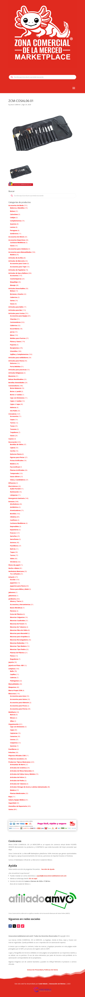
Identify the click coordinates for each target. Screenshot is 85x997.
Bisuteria (11, 376)
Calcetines (14, 214)
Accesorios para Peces (18, 706)
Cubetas (13, 677)
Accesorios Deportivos (16, 240)
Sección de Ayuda (47, 869)
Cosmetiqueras (15, 279)
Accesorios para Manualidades (19, 252)
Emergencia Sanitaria (16, 498)
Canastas (13, 736)
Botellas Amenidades (16, 383)
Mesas (12, 718)
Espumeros (14, 530)
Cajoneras (14, 733)
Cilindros (13, 517)
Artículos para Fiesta (16, 361)
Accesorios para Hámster (19, 702)
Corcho (12, 451)
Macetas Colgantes (17, 617)
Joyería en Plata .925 (16, 665)
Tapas (12, 552)
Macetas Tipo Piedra (18, 649)
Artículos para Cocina (16, 313)
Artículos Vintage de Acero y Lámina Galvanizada (28, 787)
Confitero (13, 520)
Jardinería (12, 599)
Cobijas (12, 217)
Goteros (13, 542)
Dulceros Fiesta (16, 454)
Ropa (10, 797)
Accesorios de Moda (16, 205)
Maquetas (12, 687)
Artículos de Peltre (17, 777)
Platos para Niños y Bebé (19, 589)
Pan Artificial (15, 467)
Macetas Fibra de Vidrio (19, 630)
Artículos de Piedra (17, 781)
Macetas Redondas (17, 643)
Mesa (12, 335)
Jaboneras (12, 596)
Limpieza (11, 669)
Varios (12, 301)
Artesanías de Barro (17, 764)
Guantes (13, 224)
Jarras (12, 332)
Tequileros (14, 432)
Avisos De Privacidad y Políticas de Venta (42, 970)
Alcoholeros (14, 504)
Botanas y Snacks (16, 294)
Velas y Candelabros (17, 480)
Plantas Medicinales (17, 793)
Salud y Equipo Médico (16, 800)
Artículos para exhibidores (18, 358)
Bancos (12, 715)
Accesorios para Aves (18, 696)
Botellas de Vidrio (16, 444)
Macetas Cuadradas (17, 620)
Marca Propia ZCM (15, 690)
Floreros (13, 611)
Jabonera (11, 592)
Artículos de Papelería (16, 270)
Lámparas (14, 495)
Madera (13, 255)
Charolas (13, 319)
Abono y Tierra (15, 601)
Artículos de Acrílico (15, 258)
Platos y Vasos (15, 341)
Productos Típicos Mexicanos (19, 762)
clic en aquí (33, 878)
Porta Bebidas (15, 366)
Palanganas (14, 681)
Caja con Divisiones (17, 398)
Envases (11, 502)
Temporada (14, 473)
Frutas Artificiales (16, 460)
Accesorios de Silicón (16, 237)
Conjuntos (14, 743)
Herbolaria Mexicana (16, 571)
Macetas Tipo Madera (18, 646)
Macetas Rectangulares (19, 640)
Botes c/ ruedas (16, 395)
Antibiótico (14, 507)
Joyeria (11, 662)
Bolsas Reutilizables (15, 379)
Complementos (15, 221)
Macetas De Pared (17, 624)
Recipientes (14, 348)
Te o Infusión (15, 574)
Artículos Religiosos (15, 373)
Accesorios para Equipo (18, 316)
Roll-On (12, 549)
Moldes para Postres (18, 338)
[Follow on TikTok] (22, 926)
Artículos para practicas (17, 370)
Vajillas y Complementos (19, 354)
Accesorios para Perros (18, 709)
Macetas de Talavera (18, 627)
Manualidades (13, 684)
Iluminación (14, 492)
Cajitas (12, 448)
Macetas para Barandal (18, 633)
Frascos (13, 533)
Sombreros (14, 234)
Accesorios (14, 276)
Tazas (12, 426)
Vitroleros (13, 562)
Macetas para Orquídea (19, 637)
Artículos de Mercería (16, 261)
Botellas (13, 514)
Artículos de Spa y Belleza (18, 273)
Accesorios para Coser (18, 263)
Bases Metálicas (16, 608)
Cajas (12, 730)
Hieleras (13, 407)
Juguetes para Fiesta (18, 586)
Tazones (13, 429)
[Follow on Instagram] (18, 926)
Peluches (11, 752)
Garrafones (14, 539)
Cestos (12, 739)
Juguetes (13, 583)
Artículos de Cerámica (18, 768)
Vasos (12, 246)
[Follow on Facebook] (10, 926)
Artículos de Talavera (18, 784)
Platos (12, 656)
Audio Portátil (15, 489)
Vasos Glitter (15, 477)
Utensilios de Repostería (17, 806)
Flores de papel (14, 565)
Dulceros (13, 363)
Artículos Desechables (16, 288)
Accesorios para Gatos (18, 699)
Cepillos (13, 674)
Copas (12, 420)
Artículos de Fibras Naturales (21, 771)
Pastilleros (14, 546)
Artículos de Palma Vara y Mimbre (22, 774)
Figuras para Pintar (17, 457)
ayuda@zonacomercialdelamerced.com (51, 876)
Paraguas (13, 230)
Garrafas (13, 536)
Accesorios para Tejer (18, 267)
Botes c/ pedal (15, 391)
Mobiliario (12, 712)
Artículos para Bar (15, 310)
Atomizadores (15, 510)
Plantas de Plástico (17, 653)
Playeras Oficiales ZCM (17, 756)
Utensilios (14, 351)
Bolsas (12, 211)
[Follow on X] (14, 926)
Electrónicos (13, 486)
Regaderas (14, 659)
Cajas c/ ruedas (16, 401)
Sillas (12, 721)
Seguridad (12, 803)
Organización (13, 724)
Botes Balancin (15, 388)
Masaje (12, 285)
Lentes (12, 227)
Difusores (12, 483)
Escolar (12, 580)
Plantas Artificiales (17, 470)
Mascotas (12, 694)
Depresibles (14, 526)
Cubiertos (13, 297)
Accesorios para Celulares (18, 249)
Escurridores (14, 329)
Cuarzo (11, 439)
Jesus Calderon (15, 105)
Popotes (13, 345)
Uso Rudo (13, 411)
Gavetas (13, 746)
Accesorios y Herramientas (20, 604)
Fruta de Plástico (16, 614)
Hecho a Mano (13, 568)
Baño (12, 671)
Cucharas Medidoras (17, 242)
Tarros (12, 423)
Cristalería (12, 414)
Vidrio (12, 559)
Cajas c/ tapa (15, 404)
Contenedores (15, 322)
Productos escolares (16, 759)
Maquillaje (14, 282)
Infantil (11, 577)
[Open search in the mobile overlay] (42, 77)
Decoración (12, 442)
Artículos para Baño (15, 307)
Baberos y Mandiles (17, 208)
